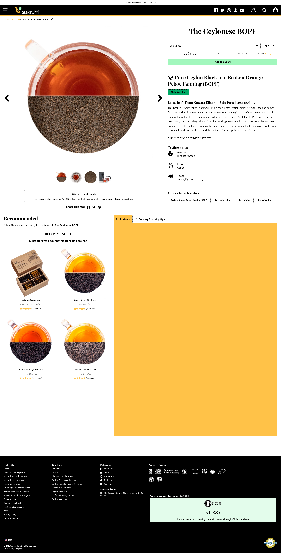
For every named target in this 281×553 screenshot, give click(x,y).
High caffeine (244, 200)
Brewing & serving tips (152, 219)
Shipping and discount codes (17, 487)
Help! (6, 510)
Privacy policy (10, 514)
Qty (267, 45)
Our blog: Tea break (12, 503)
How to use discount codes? (16, 491)
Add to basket (223, 61)
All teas (55, 472)
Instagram (109, 476)
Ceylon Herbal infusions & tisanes (67, 483)
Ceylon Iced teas (59, 499)
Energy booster (222, 200)
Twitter (107, 472)
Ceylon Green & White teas (64, 480)
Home (6, 19)
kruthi (14, 545)
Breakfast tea (264, 200)
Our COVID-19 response (14, 472)
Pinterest (108, 480)
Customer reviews (12, 483)
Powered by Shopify (13, 548)
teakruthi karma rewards (15, 480)
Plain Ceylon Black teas (62, 476)
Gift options (57, 468)
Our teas (15, 19)
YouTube (108, 483)
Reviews (125, 219)
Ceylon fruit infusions (61, 487)
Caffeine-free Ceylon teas (63, 495)
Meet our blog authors (14, 506)
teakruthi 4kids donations (15, 476)
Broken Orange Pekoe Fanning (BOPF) (189, 200)
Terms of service (11, 518)
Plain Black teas (178, 92)
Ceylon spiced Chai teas (62, 491)
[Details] (267, 53)
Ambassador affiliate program (17, 495)
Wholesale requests (12, 499)
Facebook (108, 468)
